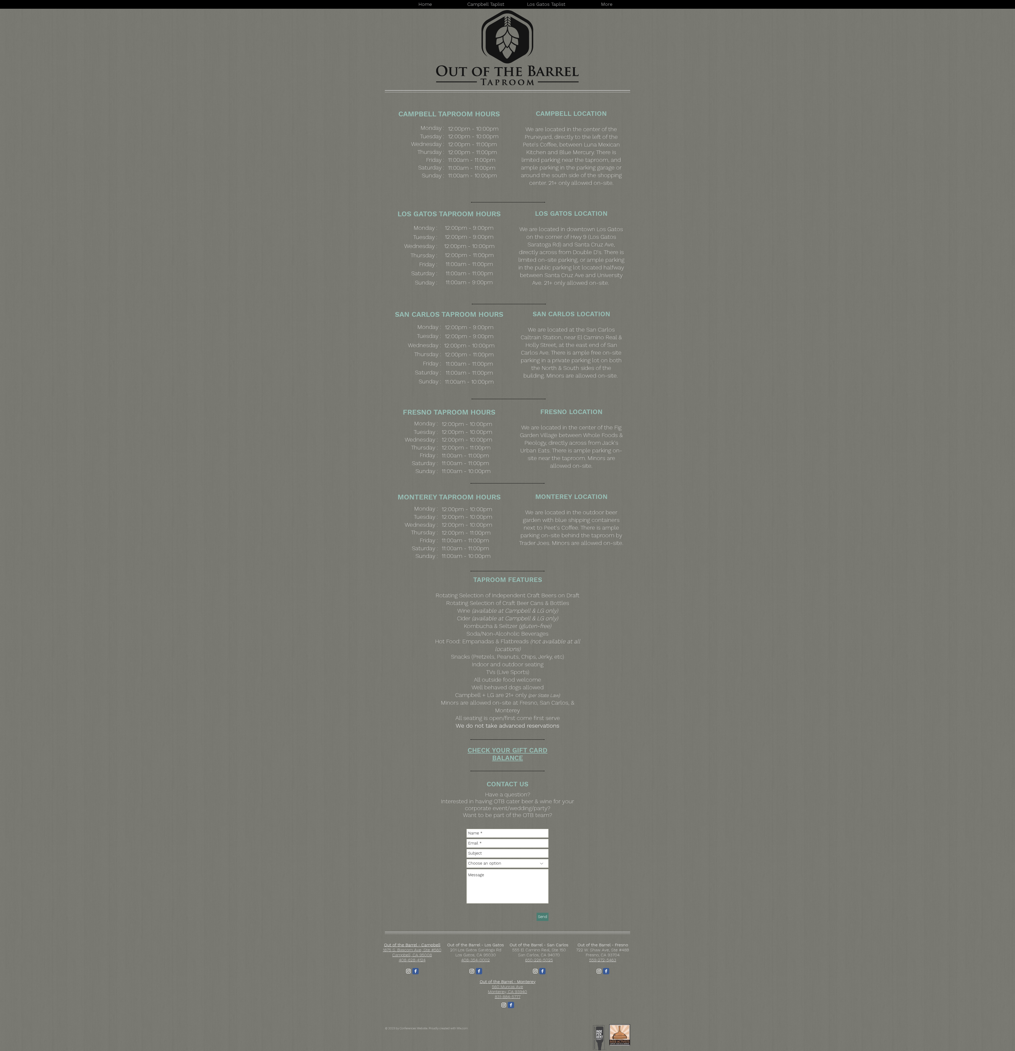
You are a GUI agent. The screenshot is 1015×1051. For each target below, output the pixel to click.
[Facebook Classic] (415, 971)
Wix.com (462, 1028)
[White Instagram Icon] (408, 971)
